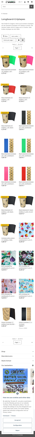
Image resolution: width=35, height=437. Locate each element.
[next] (32, 47)
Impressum (6, 415)
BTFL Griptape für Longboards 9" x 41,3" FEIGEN (7, 267)
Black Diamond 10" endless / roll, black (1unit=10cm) (7, 126)
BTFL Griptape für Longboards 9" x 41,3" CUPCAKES (25, 239)
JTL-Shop (20, 434)
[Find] (31, 7)
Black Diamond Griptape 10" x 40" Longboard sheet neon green (26, 155)
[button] (24, 2)
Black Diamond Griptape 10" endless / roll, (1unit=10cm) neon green (8, 70)
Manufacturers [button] (6, 356)
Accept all (18, 420)
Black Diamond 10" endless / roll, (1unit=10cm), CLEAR (25, 98)
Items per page (8, 40)
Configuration (17, 425)
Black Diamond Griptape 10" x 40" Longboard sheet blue (8, 155)
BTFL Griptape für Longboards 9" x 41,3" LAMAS (7, 295)
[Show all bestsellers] (33, 365)
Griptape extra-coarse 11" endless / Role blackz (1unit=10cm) (8, 239)
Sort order (15, 36)
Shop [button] (3, 351)
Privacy (13, 415)
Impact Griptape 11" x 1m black (25, 323)
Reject (17, 430)
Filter (6, 36)
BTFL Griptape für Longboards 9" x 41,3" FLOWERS (25, 267)
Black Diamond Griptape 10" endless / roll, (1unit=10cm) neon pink (26, 70)
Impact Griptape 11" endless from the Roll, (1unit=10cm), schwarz (8, 323)
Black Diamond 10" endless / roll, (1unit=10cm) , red (7, 98)
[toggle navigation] (2, 1)
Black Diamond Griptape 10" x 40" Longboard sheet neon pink (8, 183)
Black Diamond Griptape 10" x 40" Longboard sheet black (26, 126)
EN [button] (20, 2)
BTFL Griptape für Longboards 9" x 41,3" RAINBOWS (25, 295)
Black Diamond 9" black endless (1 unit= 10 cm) (26, 211)
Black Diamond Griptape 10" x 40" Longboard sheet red (26, 183)
